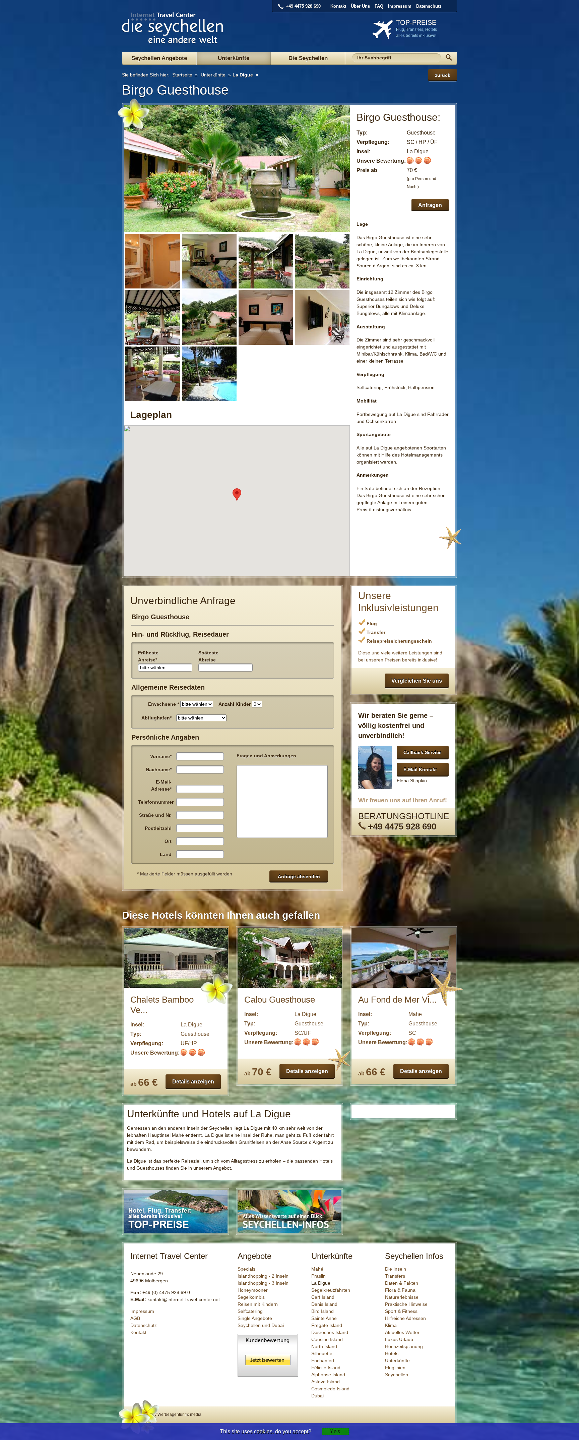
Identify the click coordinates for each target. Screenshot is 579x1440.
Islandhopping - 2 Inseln (263, 1276)
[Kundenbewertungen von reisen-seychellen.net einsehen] (267, 1375)
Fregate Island (326, 1325)
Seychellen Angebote (159, 58)
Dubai (317, 1395)
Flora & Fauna (400, 1290)
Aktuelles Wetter (402, 1332)
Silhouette (321, 1353)
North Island (324, 1346)
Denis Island (324, 1304)
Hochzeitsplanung (404, 1346)
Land (166, 854)
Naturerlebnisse (402, 1297)
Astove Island (325, 1381)
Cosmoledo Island (330, 1388)
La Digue (243, 74)
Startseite (181, 74)
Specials (246, 1269)
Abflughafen (156, 718)
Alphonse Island (328, 1374)
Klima (391, 1325)
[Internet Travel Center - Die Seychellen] (172, 41)
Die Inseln (395, 1269)
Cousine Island (327, 1339)
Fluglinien (395, 1367)
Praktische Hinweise (406, 1304)
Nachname (159, 769)
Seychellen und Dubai (261, 1325)
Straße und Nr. (155, 815)
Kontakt (338, 6)
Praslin (318, 1276)
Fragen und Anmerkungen (266, 755)
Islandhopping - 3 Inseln (263, 1283)
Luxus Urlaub (399, 1339)
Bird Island (322, 1311)
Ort (168, 841)
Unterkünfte (233, 58)
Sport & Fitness (401, 1311)
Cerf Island (322, 1297)
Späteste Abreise (208, 656)
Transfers (395, 1276)
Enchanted (322, 1360)
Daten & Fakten (401, 1283)
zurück (442, 75)
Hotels (391, 1353)
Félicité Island (325, 1367)
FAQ (379, 6)
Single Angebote (255, 1318)
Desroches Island (329, 1332)
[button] (237, 494)
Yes (335, 1431)
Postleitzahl (158, 828)
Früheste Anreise (148, 656)
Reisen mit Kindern (258, 1304)
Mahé (317, 1269)
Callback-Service (422, 752)
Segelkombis (251, 1297)
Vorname (161, 756)
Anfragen (430, 205)
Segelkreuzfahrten (330, 1290)
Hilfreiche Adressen (405, 1318)
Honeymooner (253, 1290)
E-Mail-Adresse (161, 785)
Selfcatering (250, 1311)
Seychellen (396, 1374)
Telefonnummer (156, 802)
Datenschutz (429, 6)
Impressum (399, 6)
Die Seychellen (308, 58)
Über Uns (360, 6)
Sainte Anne (324, 1318)
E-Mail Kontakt (420, 769)
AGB (135, 1318)
